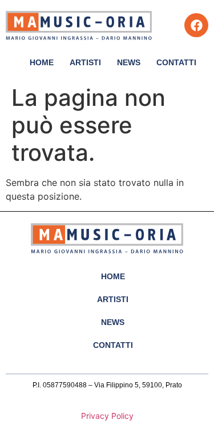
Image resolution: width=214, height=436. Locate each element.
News (128, 62)
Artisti (85, 62)
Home (42, 62)
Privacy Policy (107, 416)
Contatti (176, 62)
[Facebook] (196, 25)
